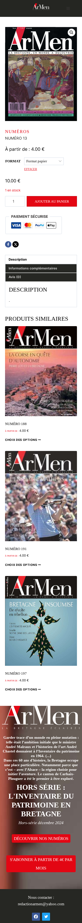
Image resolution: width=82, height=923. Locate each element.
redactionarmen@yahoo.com (41, 904)
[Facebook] (8, 244)
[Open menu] (68, 8)
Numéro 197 (16, 673)
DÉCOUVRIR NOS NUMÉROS (41, 838)
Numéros (17, 131)
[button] (71, 32)
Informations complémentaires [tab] (33, 268)
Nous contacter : (41, 897)
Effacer (30, 169)
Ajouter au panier (52, 201)
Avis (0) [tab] (15, 277)
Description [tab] (18, 259)
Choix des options (21, 439)
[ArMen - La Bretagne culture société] (41, 6)
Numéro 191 (16, 549)
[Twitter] (46, 917)
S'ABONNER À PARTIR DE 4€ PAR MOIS (41, 863)
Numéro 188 (16, 424)
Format (13, 161)
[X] (15, 244)
